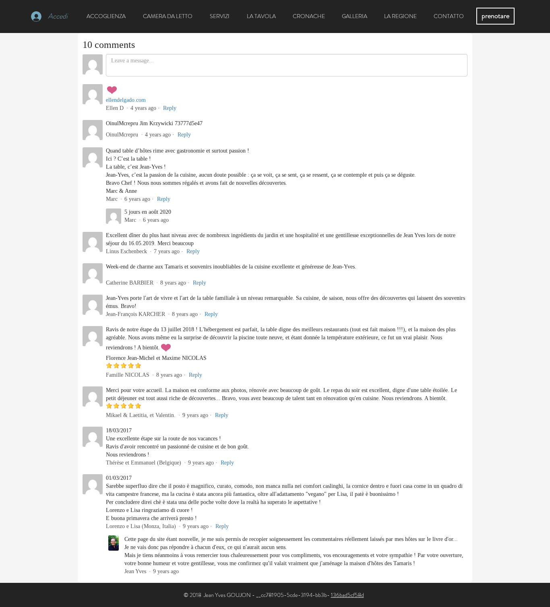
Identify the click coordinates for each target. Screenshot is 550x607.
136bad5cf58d (347, 595)
